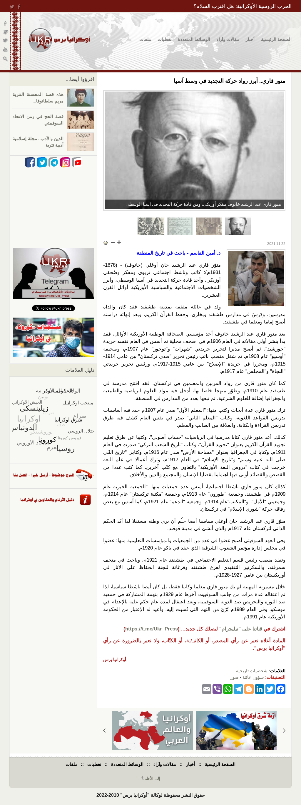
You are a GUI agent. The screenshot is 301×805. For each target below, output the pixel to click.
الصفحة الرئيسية (276, 39)
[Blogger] (249, 689)
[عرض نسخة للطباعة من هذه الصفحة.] (105, 243)
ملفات (145, 39)
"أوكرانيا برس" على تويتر (6, 41)
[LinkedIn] (259, 689)
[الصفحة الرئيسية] (59, 40)
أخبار (250, 39)
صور (234, 677)
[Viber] (217, 689)
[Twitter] (270, 689)
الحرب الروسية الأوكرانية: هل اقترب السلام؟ (242, 6)
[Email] (206, 689)
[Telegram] (238, 689)
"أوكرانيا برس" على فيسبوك (6, 24)
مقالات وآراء (228, 39)
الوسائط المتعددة (194, 39)
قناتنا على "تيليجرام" (240, 629)
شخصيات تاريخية (251, 670)
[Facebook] (280, 689)
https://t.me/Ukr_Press (151, 629)
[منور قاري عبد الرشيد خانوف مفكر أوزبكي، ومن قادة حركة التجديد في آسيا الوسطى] (194, 150)
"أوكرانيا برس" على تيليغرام (6, 32)
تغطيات (164, 39)
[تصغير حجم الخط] (113, 242)
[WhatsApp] (228, 689)
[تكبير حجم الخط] (119, 242)
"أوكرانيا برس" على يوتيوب (6, 50)
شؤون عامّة (253, 677)
